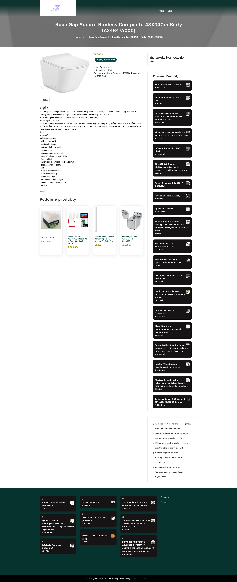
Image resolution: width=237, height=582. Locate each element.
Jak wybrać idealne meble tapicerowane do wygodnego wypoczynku (169, 472)
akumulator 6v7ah (107, 73)
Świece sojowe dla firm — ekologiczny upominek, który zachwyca (169, 457)
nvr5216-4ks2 (100, 76)
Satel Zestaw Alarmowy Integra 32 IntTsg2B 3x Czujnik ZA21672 (77, 240)
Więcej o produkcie (106, 59)
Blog (170, 11)
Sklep (161, 11)
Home (78, 36)
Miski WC (108, 70)
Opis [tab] (45, 99)
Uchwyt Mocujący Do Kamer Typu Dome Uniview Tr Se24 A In (104, 239)
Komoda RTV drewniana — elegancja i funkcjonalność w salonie (173, 426)
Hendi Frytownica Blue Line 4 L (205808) (129, 239)
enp (138, 73)
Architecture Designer (140, 578)
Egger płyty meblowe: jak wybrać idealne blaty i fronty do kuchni (171, 445)
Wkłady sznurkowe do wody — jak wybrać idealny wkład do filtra (171, 435)
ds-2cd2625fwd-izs (126, 73)
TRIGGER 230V (47, 238)
